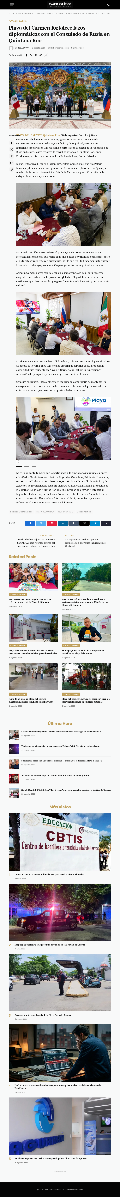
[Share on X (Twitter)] (31, 55)
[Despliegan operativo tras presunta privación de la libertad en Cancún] (60, 912)
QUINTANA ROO (65, 511)
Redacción (23, 48)
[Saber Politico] (60, 4)
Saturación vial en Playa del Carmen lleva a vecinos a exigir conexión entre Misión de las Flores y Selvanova (85, 602)
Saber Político (84, 511)
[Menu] (12, 4)
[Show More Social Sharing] (46, 55)
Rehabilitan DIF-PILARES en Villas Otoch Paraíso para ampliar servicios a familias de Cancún (66, 789)
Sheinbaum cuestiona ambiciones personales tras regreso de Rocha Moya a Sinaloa (61, 760)
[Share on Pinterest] (36, 55)
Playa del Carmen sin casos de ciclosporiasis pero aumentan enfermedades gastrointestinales (33, 652)
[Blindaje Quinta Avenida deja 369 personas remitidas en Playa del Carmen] (86, 628)
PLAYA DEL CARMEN (45, 511)
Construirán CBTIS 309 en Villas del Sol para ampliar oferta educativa (49, 874)
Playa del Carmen (18, 21)
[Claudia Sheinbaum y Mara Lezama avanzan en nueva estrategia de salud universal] (14, 735)
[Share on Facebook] (26, 55)
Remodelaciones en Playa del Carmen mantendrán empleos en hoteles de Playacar (31, 700)
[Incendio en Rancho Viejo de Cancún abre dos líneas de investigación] (14, 778)
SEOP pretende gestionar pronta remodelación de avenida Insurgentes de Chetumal (85, 542)
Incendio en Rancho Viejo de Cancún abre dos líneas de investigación (55, 775)
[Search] (108, 4)
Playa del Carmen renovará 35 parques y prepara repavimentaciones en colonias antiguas (86, 700)
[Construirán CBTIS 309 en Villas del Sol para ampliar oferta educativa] (60, 842)
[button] (18, 460)
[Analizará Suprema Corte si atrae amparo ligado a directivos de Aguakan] (60, 1126)
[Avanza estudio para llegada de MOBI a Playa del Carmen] (60, 982)
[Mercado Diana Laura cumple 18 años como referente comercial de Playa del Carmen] (33, 577)
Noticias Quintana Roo (21, 511)
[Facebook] (11, 142)
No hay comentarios (59, 48)
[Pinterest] (11, 156)
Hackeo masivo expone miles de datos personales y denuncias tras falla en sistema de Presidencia (58, 1087)
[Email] (11, 163)
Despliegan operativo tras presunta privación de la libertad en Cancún (50, 944)
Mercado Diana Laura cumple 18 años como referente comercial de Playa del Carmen (30, 601)
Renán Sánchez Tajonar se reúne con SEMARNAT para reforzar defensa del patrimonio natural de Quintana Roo (36, 542)
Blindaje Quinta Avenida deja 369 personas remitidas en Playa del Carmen (83, 652)
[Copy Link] (40, 55)
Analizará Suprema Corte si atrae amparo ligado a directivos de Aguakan (51, 1158)
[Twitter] (11, 149)
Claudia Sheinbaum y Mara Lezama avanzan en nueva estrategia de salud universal (61, 731)
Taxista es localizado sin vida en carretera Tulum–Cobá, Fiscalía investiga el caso (60, 746)
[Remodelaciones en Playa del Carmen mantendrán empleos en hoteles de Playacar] (33, 676)
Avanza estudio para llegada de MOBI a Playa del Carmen (43, 1015)
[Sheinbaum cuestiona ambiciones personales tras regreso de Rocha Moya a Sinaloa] (14, 764)
